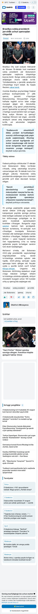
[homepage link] (7, 7)
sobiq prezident (19, 288)
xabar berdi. (15, 87)
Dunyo (5, 38)
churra (28, 293)
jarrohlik (31, 288)
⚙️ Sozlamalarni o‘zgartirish (19, 611)
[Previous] (3, 343)
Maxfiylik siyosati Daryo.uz (10, 602)
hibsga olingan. (9, 269)
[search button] (28, 7)
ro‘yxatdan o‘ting (10, 321)
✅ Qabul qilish (19, 606)
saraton (6, 226)
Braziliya (7, 288)
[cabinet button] (33, 7)
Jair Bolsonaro (9, 293)
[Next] (35, 343)
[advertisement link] (20, 7)
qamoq (20, 293)
